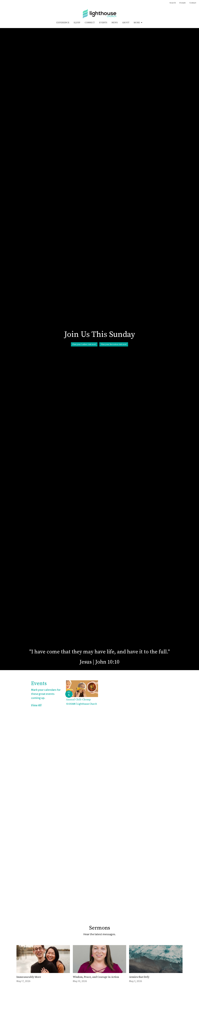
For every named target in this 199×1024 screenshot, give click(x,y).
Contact (192, 3)
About (125, 22)
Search (173, 3)
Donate (182, 3)
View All (36, 705)
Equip (77, 22)
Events (103, 22)
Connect (90, 22)
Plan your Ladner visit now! (84, 344)
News (115, 22)
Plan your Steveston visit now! (114, 344)
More (137, 22)
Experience (62, 22)
